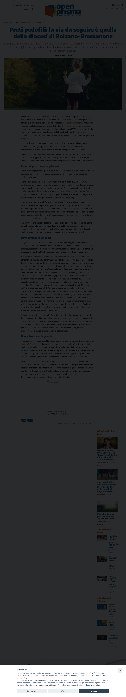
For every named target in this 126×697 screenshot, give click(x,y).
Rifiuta (63, 691)
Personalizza (31, 691)
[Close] (120, 670)
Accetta (94, 691)
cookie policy (88, 685)
